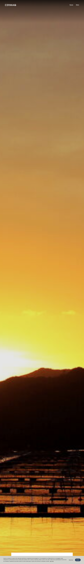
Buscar (71, 4)
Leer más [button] (52, 561)
